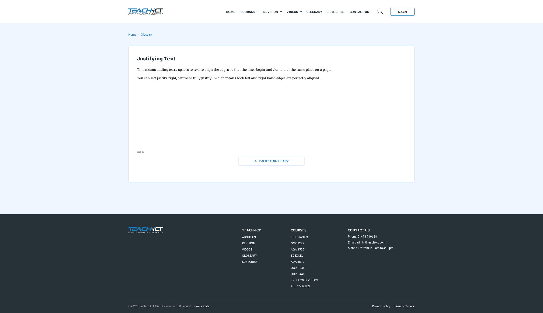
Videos (292, 12)
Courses (248, 12)
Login (402, 12)
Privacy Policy (381, 306)
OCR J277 (297, 243)
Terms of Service (404, 306)
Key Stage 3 (299, 237)
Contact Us (359, 12)
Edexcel (297, 255)
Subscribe (335, 12)
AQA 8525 (297, 249)
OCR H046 (298, 268)
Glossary (314, 12)
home (230, 12)
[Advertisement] (264, 120)
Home (132, 34)
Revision (270, 12)
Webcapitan (203, 306)
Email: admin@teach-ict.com (366, 242)
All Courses (300, 286)
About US (249, 237)
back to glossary (274, 161)
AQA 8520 (297, 261)
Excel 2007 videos (304, 280)
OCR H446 (298, 274)
